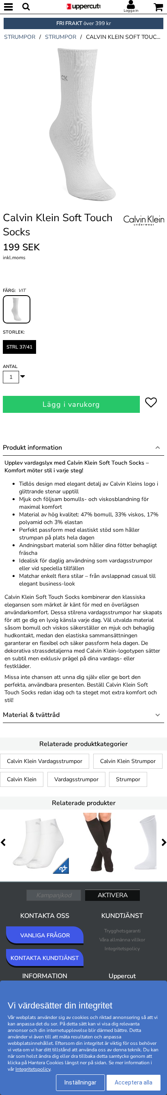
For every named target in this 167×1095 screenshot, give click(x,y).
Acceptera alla (133, 1082)
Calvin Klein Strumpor (128, 761)
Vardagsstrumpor (76, 779)
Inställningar (80, 1082)
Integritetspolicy (122, 948)
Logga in (131, 10)
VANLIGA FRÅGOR (45, 935)
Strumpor (128, 779)
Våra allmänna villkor (122, 939)
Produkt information (32, 447)
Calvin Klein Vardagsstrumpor (44, 761)
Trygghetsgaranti (122, 931)
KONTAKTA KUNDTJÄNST (45, 958)
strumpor (19, 37)
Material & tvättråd (31, 714)
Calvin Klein (21, 779)
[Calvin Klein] (144, 230)
